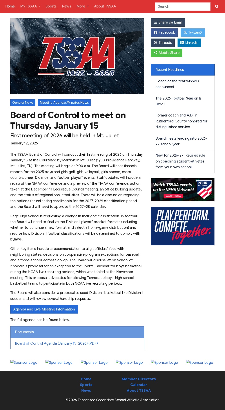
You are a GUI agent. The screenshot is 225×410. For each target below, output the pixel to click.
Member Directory (139, 379)
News (66, 6)
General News (22, 103)
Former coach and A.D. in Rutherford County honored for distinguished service (182, 121)
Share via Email (170, 22)
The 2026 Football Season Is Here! (179, 101)
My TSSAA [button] (29, 6)
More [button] (81, 6)
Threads (165, 43)
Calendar (138, 385)
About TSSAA (105, 6)
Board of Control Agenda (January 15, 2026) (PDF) (56, 343)
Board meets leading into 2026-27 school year (181, 141)
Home (11, 6)
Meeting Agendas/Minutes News (64, 103)
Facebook (166, 32)
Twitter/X (194, 32)
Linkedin (191, 43)
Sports (51, 6)
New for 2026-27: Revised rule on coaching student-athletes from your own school (180, 161)
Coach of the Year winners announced (177, 84)
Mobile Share (169, 53)
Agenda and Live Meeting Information (44, 309)
